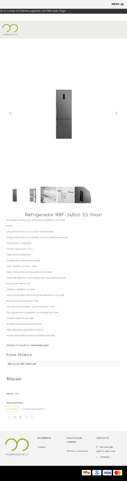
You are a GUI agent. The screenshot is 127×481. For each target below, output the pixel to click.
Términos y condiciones (77, 451)
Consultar (12, 409)
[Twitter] (14, 417)
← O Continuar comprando (32, 409)
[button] (117, 4)
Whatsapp (104, 457)
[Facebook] (8, 417)
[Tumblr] (26, 417)
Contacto (41, 447)
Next (116, 113)
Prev (10, 113)
